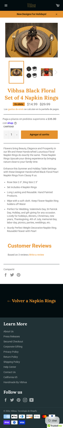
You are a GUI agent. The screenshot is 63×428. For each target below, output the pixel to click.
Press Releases (12, 336)
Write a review (36, 254)
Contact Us (10, 372)
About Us (8, 331)
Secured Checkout (13, 341)
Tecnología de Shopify (27, 411)
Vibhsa (14, 411)
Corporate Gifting (13, 346)
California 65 (10, 377)
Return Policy (11, 356)
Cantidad (9, 126)
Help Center (10, 367)
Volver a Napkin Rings (33, 300)
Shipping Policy (12, 361)
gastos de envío (16, 109)
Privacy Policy (11, 351)
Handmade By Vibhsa (15, 382)
